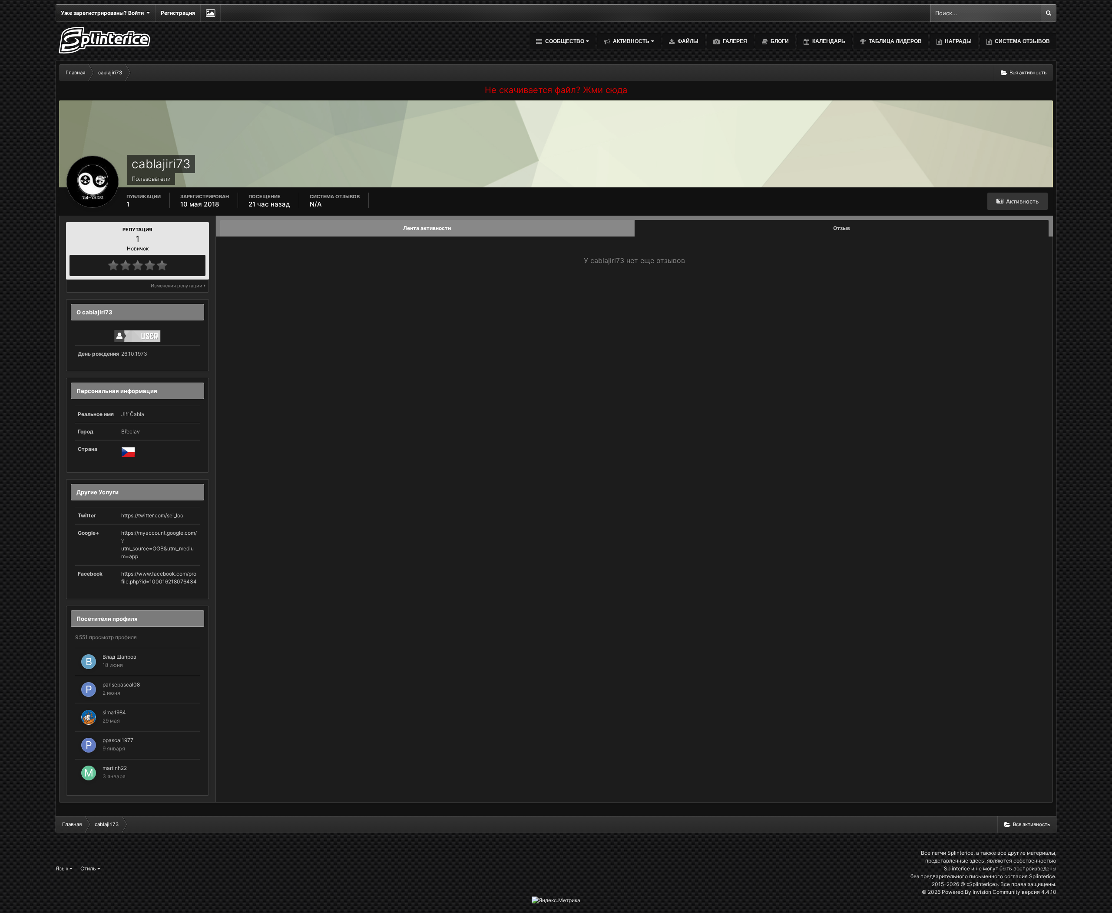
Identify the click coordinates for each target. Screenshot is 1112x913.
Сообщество (564, 41)
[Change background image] (210, 13)
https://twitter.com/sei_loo (152, 515)
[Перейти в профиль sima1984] (88, 717)
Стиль (88, 868)
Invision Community (996, 892)
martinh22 (115, 768)
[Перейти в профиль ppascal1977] (88, 745)
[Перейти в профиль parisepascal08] (88, 689)
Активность (630, 41)
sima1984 (114, 712)
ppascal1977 (118, 740)
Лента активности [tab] (427, 228)
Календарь (828, 41)
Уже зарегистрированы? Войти (103, 13)
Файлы (687, 41)
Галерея (734, 41)
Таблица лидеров (894, 41)
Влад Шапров (119, 656)
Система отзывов (1021, 41)
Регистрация (178, 13)
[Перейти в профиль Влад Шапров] (88, 661)
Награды (957, 41)
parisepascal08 (121, 684)
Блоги (779, 41)
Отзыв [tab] (841, 228)
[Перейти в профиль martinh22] (88, 773)
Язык (63, 868)
